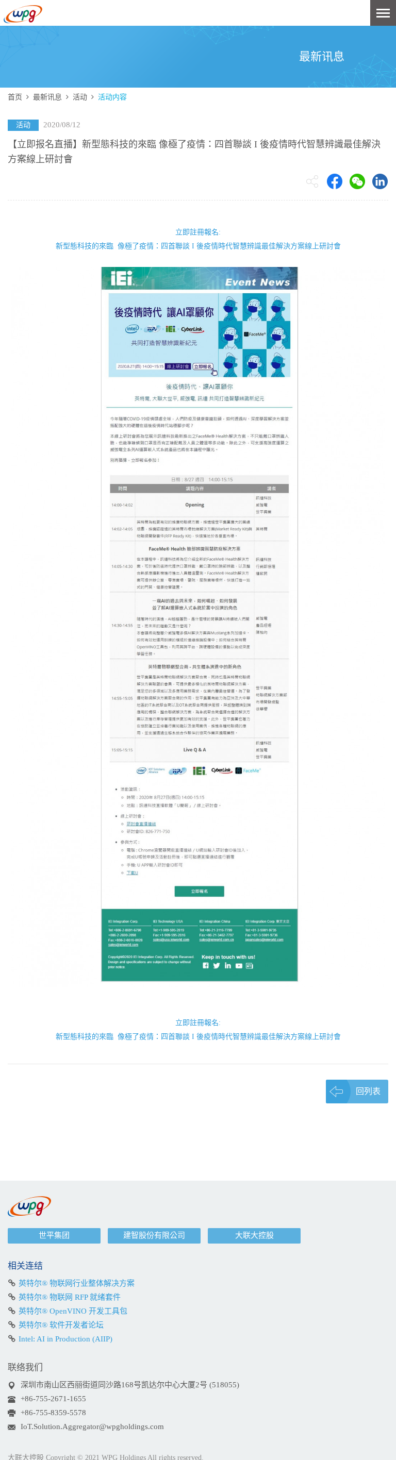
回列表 (368, 1091)
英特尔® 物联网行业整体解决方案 (77, 1283)
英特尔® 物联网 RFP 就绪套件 (70, 1297)
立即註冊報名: (198, 232)
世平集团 (54, 1235)
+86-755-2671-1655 (53, 1399)
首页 (15, 97)
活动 (80, 97)
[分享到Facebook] (334, 181)
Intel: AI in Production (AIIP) (65, 1339)
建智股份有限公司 (154, 1235)
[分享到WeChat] (357, 181)
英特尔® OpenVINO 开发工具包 (73, 1311)
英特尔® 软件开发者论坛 (61, 1325)
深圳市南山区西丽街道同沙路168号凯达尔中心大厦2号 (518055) (130, 1385)
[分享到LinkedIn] (380, 181)
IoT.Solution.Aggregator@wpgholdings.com (92, 1426)
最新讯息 (47, 97)
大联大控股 (254, 1235)
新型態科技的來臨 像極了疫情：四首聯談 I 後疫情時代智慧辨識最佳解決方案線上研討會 (198, 246)
